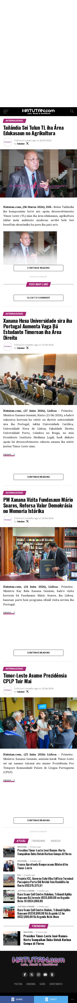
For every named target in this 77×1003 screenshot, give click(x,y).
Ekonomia (31, 984)
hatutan (21, 144)
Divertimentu (56, 984)
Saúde (42, 984)
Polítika (18, 984)
